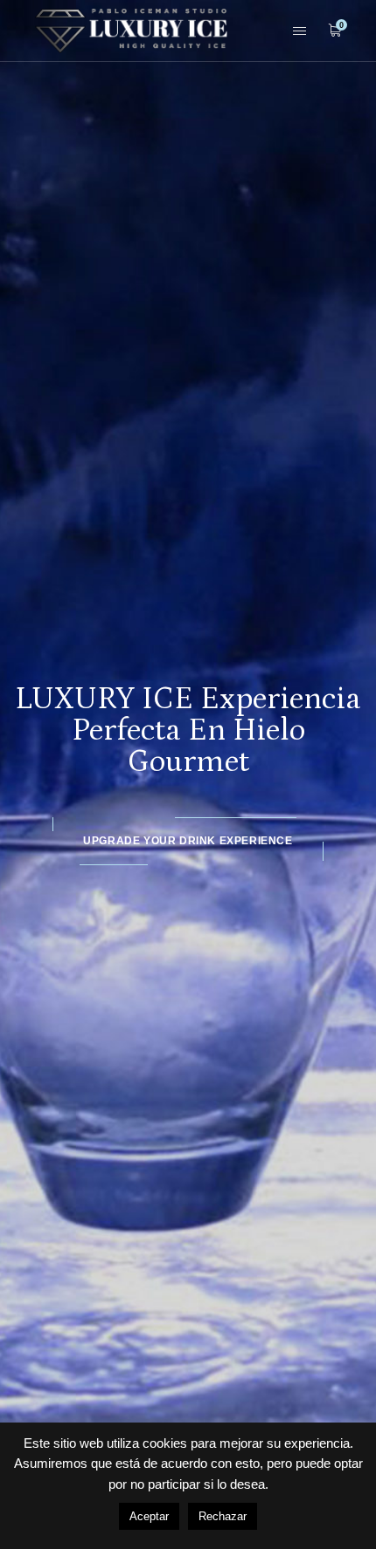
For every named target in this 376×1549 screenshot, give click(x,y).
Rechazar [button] (222, 1516)
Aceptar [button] (149, 1516)
